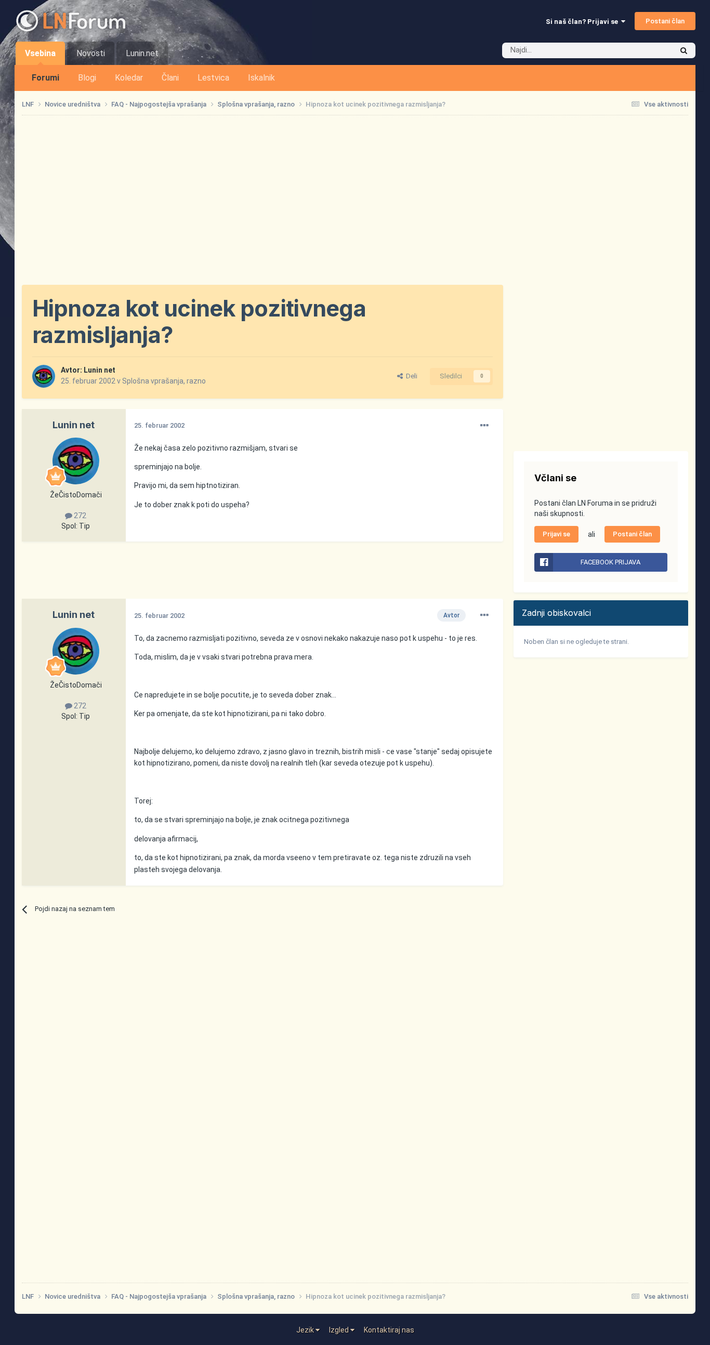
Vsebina (40, 53)
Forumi (45, 78)
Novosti (90, 53)
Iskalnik (261, 78)
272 (79, 515)
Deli (410, 376)
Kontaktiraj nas (389, 1330)
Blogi (87, 78)
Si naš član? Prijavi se (583, 21)
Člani (170, 78)
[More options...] (484, 425)
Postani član (665, 21)
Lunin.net (142, 53)
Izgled (339, 1330)
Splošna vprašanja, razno (164, 381)
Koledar (129, 78)
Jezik (305, 1330)
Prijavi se (556, 534)
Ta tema (646, 50)
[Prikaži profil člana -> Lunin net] (43, 376)
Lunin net (99, 370)
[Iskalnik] (683, 50)
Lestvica (213, 78)
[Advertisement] (355, 200)
